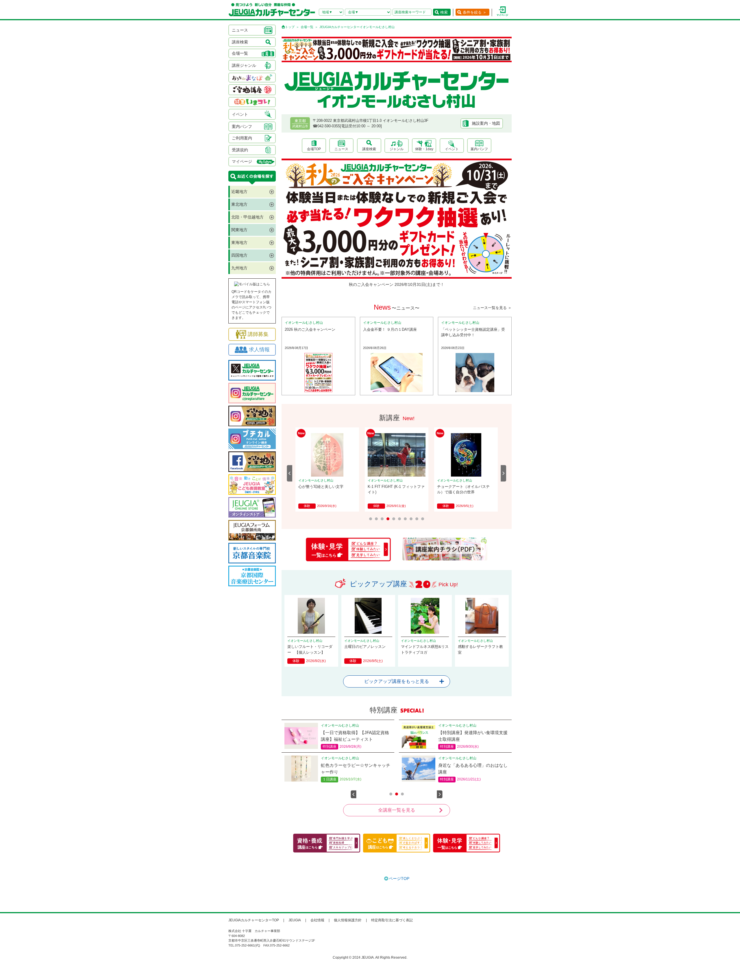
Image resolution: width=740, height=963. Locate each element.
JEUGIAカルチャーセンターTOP (253, 920)
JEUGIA (294, 920)
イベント (452, 149)
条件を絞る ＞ (474, 12)
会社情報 (317, 920)
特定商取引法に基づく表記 (392, 920)
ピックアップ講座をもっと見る (396, 681)
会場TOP (314, 149)
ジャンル (397, 149)
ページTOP (399, 878)
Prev (290, 473)
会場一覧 (307, 27)
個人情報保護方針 (348, 920)
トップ (290, 27)
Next (503, 473)
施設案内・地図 (486, 123)
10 (422, 518)
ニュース (341, 149)
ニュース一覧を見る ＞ (492, 308)
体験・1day (424, 149)
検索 (444, 12)
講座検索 (369, 149)
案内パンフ (479, 149)
